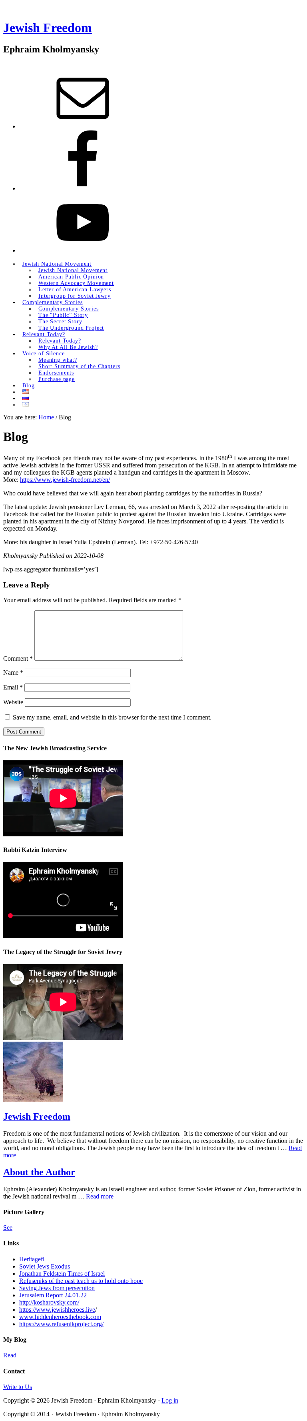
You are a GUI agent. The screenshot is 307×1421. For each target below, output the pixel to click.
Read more (100, 1196)
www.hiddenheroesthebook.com (60, 1316)
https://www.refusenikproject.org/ (61, 1324)
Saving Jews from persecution (57, 1288)
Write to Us (17, 1386)
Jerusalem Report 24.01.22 (53, 1295)
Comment (18, 658)
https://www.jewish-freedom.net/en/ (65, 479)
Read (9, 1355)
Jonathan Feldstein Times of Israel (62, 1273)
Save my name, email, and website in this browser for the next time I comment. (112, 717)
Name (13, 672)
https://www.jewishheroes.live (57, 1309)
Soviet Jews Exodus (44, 1266)
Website (13, 702)
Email (13, 687)
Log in (169, 1400)
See (7, 1227)
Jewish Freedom (47, 27)
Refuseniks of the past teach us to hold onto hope (81, 1280)
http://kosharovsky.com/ (49, 1302)
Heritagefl (31, 1259)
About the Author (39, 1172)
